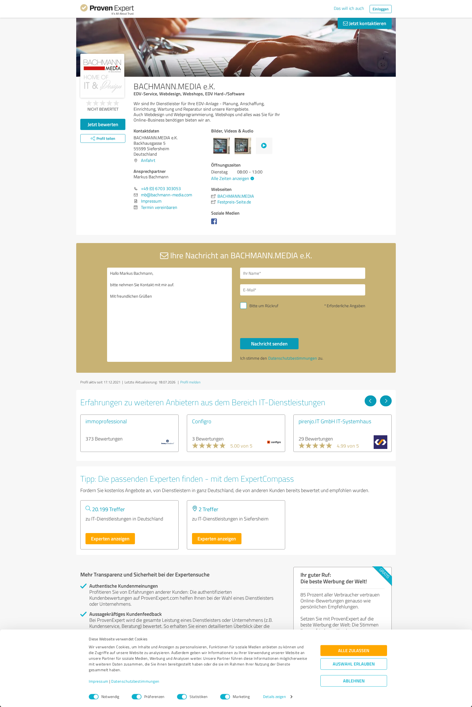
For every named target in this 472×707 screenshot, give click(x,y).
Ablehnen (354, 681)
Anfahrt (148, 160)
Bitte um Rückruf (263, 306)
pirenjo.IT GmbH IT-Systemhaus (335, 421)
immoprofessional (106, 421)
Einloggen (381, 8)
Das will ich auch (349, 8)
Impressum (98, 681)
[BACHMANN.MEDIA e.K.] (102, 75)
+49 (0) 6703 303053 (161, 188)
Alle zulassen (353, 650)
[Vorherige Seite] (370, 400)
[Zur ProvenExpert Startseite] (107, 10)
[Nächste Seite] (386, 400)
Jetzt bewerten (103, 124)
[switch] (136, 696)
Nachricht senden (269, 343)
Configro (201, 421)
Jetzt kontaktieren (367, 23)
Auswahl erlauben (354, 664)
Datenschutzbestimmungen (135, 681)
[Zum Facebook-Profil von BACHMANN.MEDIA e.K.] (215, 224)
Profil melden (190, 382)
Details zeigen (274, 696)
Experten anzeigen (110, 538)
